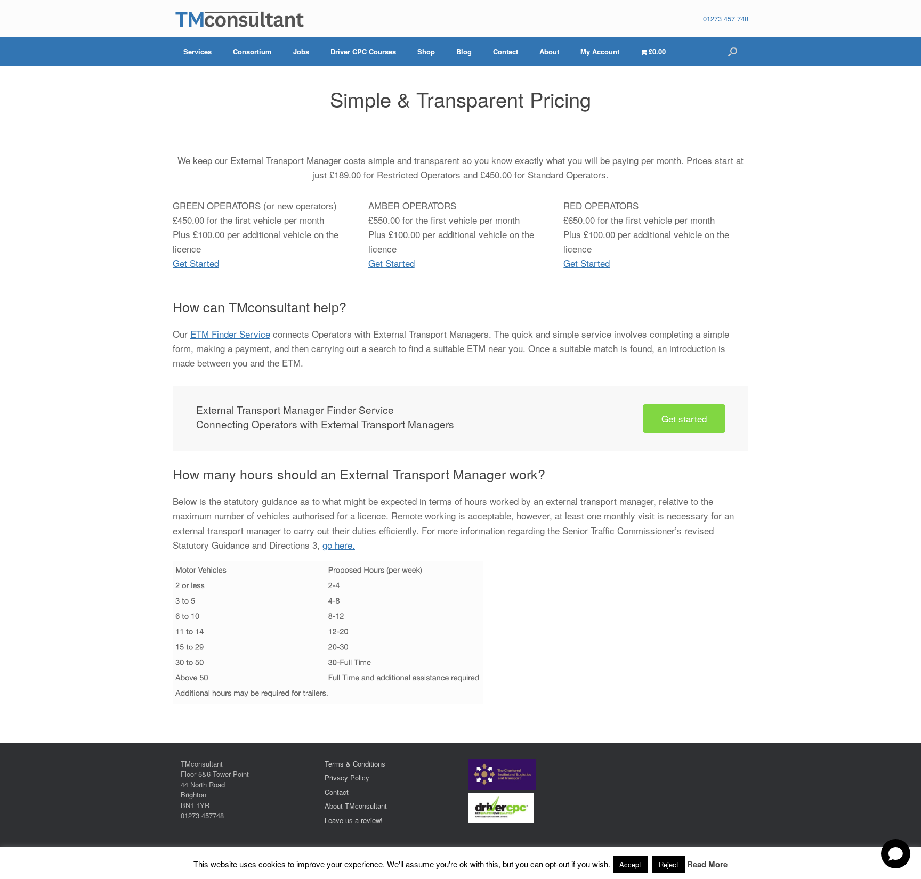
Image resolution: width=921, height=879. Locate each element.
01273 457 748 (725, 18)
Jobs (301, 51)
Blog (464, 51)
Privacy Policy (347, 777)
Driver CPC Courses (363, 51)
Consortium (252, 51)
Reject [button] (668, 864)
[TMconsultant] (239, 18)
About (549, 51)
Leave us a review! (354, 820)
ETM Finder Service (230, 333)
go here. (338, 544)
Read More (707, 864)
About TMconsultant (356, 806)
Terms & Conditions (355, 764)
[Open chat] (895, 853)
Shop (426, 51)
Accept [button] (630, 864)
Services (197, 51)
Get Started (196, 263)
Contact (505, 51)
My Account (599, 51)
